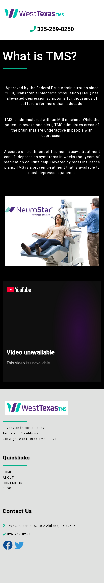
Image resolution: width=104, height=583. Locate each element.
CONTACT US (13, 483)
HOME (7, 472)
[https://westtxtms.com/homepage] (34, 13)
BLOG (7, 488)
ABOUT (8, 477)
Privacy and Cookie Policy (23, 428)
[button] (99, 13)
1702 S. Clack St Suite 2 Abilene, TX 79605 (41, 526)
